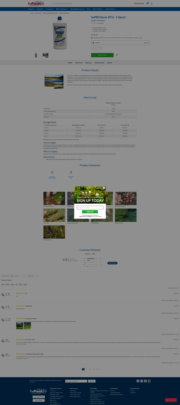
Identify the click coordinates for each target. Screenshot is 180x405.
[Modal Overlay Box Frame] (90, 202)
